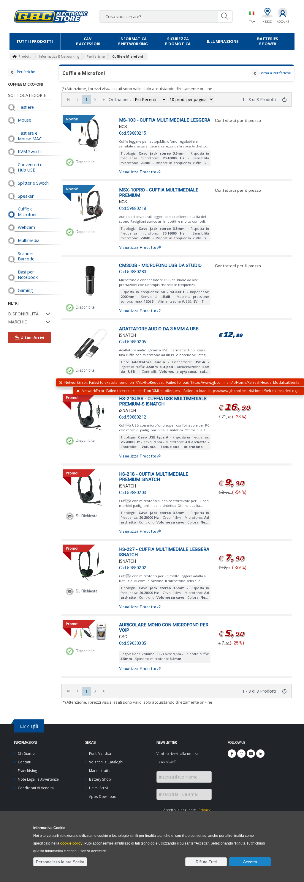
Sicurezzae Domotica (178, 41)
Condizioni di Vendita (36, 787)
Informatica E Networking (59, 56)
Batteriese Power (267, 41)
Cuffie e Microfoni (127, 56)
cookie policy (71, 843)
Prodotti (24, 56)
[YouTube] (251, 753)
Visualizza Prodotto (138, 171)
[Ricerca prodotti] (225, 16)
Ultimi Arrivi (98, 787)
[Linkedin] (260, 753)
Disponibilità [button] (23, 314)
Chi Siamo (26, 753)
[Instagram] (241, 753)
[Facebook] (232, 753)
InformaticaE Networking (133, 41)
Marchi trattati (101, 770)
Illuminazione (222, 41)
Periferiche (96, 56)
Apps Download (102, 796)
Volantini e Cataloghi (106, 762)
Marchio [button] (18, 322)
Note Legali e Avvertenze (38, 779)
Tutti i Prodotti (34, 41)
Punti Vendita (100, 753)
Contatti (24, 762)
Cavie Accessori (88, 41)
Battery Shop (100, 779)
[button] (60, 861)
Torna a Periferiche (275, 73)
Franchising (27, 770)
